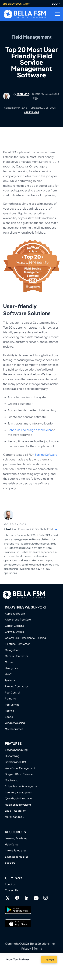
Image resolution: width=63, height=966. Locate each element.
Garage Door (12, 650)
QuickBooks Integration (19, 798)
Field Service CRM (15, 761)
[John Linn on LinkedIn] (55, 529)
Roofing (9, 710)
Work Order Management (20, 768)
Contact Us (11, 890)
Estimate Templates (16, 856)
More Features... (14, 816)
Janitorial (10, 680)
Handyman (11, 668)
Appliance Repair (15, 613)
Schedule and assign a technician (30, 430)
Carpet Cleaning (14, 625)
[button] (57, 14)
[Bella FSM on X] (7, 898)
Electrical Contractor (17, 643)
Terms (38, 948)
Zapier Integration (15, 810)
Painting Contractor (16, 686)
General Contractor (16, 656)
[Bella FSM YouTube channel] (36, 898)
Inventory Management (18, 792)
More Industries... (15, 728)
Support (10, 862)
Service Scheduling (16, 749)
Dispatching (12, 755)
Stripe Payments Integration (21, 786)
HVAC (8, 674)
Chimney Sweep (14, 631)
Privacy (26, 948)
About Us (10, 884)
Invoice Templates (15, 850)
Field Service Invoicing (18, 804)
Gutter (9, 662)
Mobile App (11, 780)
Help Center (12, 844)
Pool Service (12, 704)
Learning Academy (16, 838)
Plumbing (10, 698)
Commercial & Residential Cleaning (25, 637)
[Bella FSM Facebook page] (17, 898)
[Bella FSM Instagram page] (45, 898)
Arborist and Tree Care (18, 619)
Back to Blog (31, 111)
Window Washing (15, 722)
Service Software (46, 454)
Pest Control (12, 692)
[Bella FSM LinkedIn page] (26, 898)
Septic (9, 716)
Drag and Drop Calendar (19, 774)
